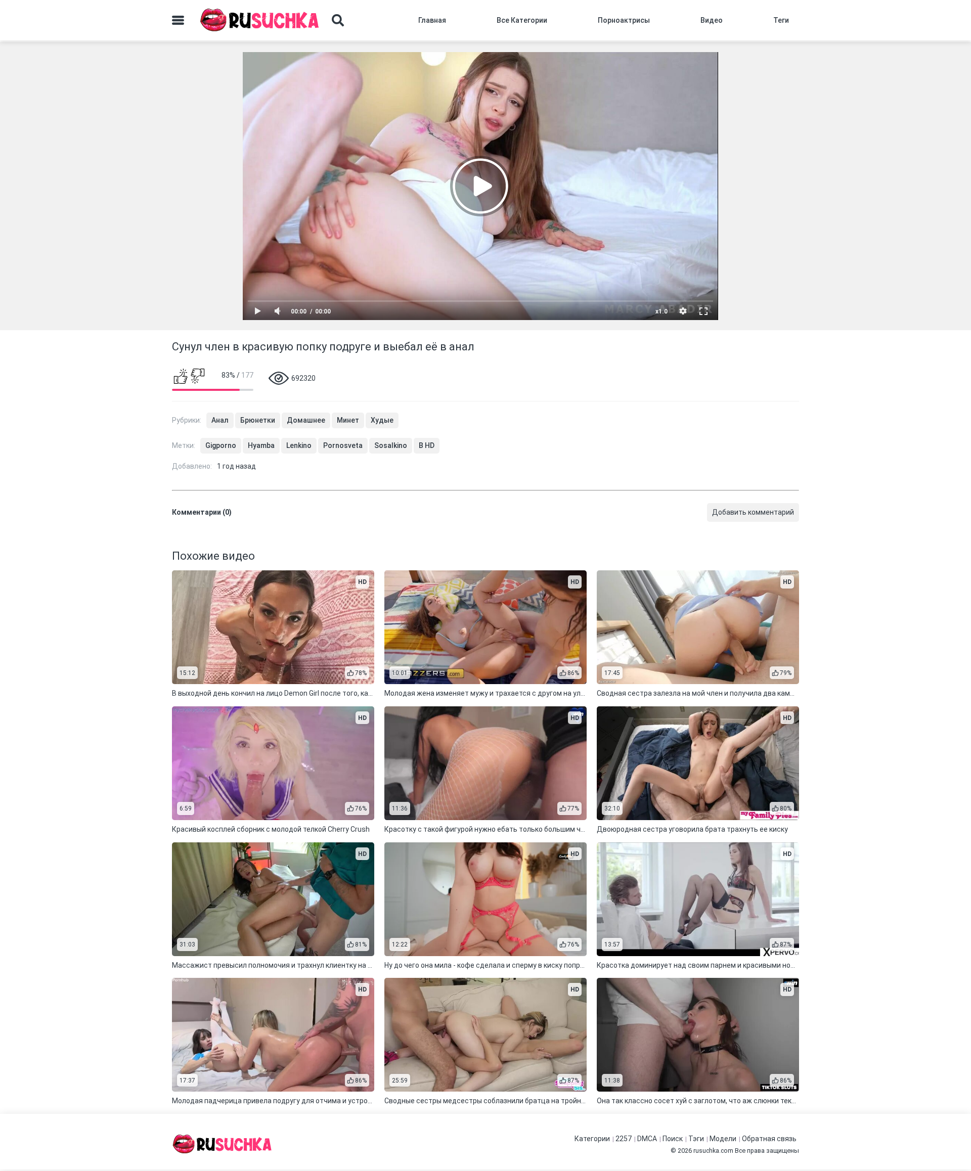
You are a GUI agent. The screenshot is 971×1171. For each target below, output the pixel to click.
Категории (592, 1139)
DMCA (647, 1139)
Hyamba (261, 445)
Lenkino (299, 445)
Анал (220, 420)
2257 (623, 1139)
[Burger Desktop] (178, 20)
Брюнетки (257, 420)
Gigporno (220, 445)
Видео (711, 20)
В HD (426, 445)
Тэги (696, 1139)
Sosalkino (390, 445)
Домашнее (306, 420)
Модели (723, 1139)
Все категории (522, 20)
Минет (348, 420)
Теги (781, 20)
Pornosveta (343, 445)
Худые (382, 420)
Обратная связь (769, 1139)
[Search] (338, 20)
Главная (432, 20)
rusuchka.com (713, 1150)
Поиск (673, 1139)
